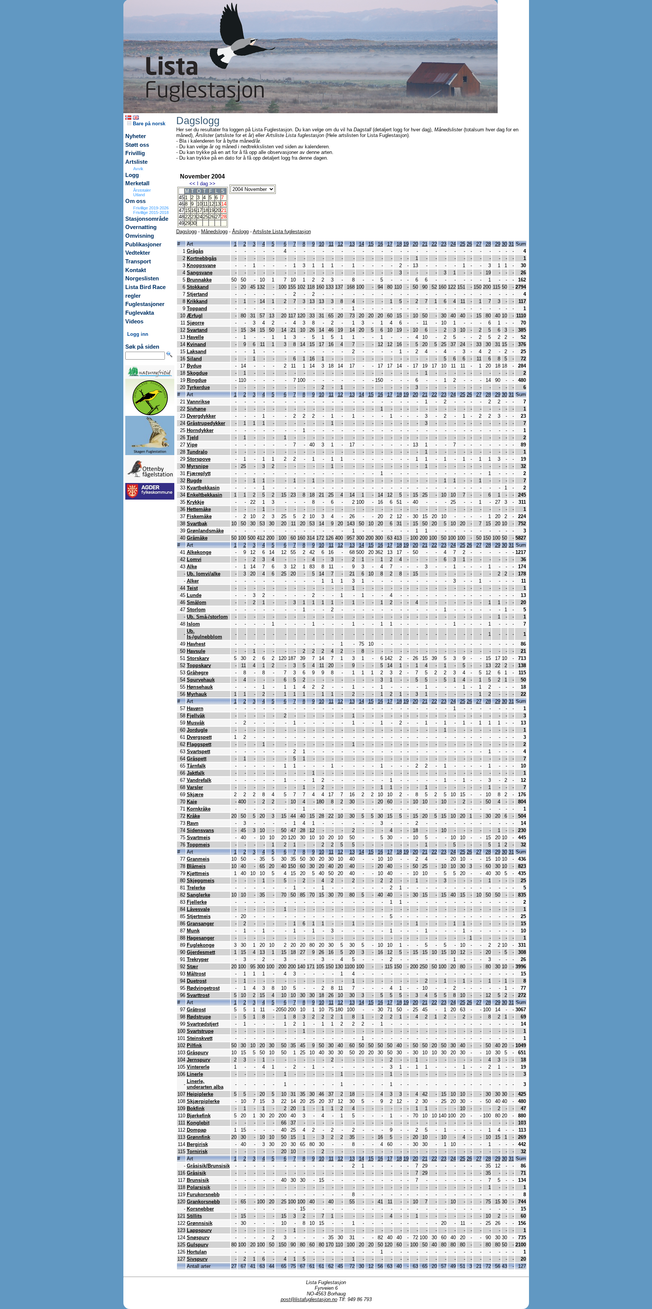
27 (217, 217)
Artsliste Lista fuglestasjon (282, 231)
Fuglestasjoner (145, 304)
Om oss (135, 201)
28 (488, 244)
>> (212, 183)
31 (511, 244)
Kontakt (135, 270)
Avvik (138, 168)
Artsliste (136, 162)
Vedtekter (137, 253)
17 (199, 210)
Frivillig (135, 153)
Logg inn (137, 334)
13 (217, 204)
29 (187, 223)
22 (187, 217)
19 (211, 210)
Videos (134, 321)
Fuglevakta (139, 313)
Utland (139, 194)
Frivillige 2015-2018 (151, 212)
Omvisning (139, 236)
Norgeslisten (142, 278)
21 (424, 244)
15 (187, 210)
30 (193, 223)
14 (361, 244)
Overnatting (141, 227)
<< (192, 183)
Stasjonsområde (146, 219)
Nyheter (135, 136)
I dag (202, 183)
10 (199, 204)
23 (193, 217)
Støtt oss (137, 145)
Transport (138, 261)
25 (205, 217)
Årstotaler (142, 190)
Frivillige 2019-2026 (151, 208)
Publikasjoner (143, 244)
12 (211, 204)
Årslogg (240, 231)
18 (205, 210)
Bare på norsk (148, 123)
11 (205, 204)
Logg (132, 175)
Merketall (137, 183)
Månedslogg (214, 231)
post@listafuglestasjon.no (309, 1299)
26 (211, 217)
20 (217, 210)
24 (199, 217)
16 (193, 210)
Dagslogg (186, 231)
